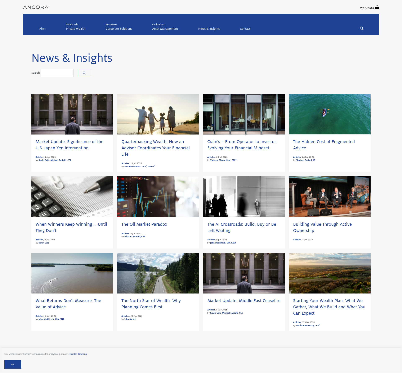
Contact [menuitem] (245, 28)
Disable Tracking (78, 354)
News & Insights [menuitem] (209, 28)
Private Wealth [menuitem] (75, 28)
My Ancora (367, 7)
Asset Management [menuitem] (165, 28)
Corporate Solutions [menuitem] (119, 28)
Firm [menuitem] (42, 28)
